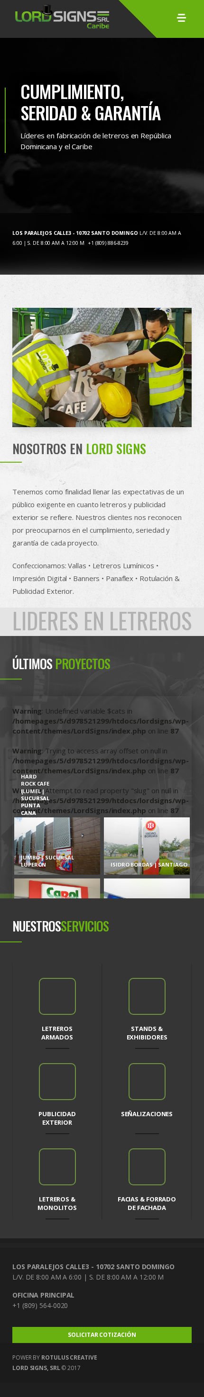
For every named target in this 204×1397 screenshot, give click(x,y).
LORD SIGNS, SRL (36, 1368)
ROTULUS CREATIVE (69, 1357)
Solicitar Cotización (102, 1335)
